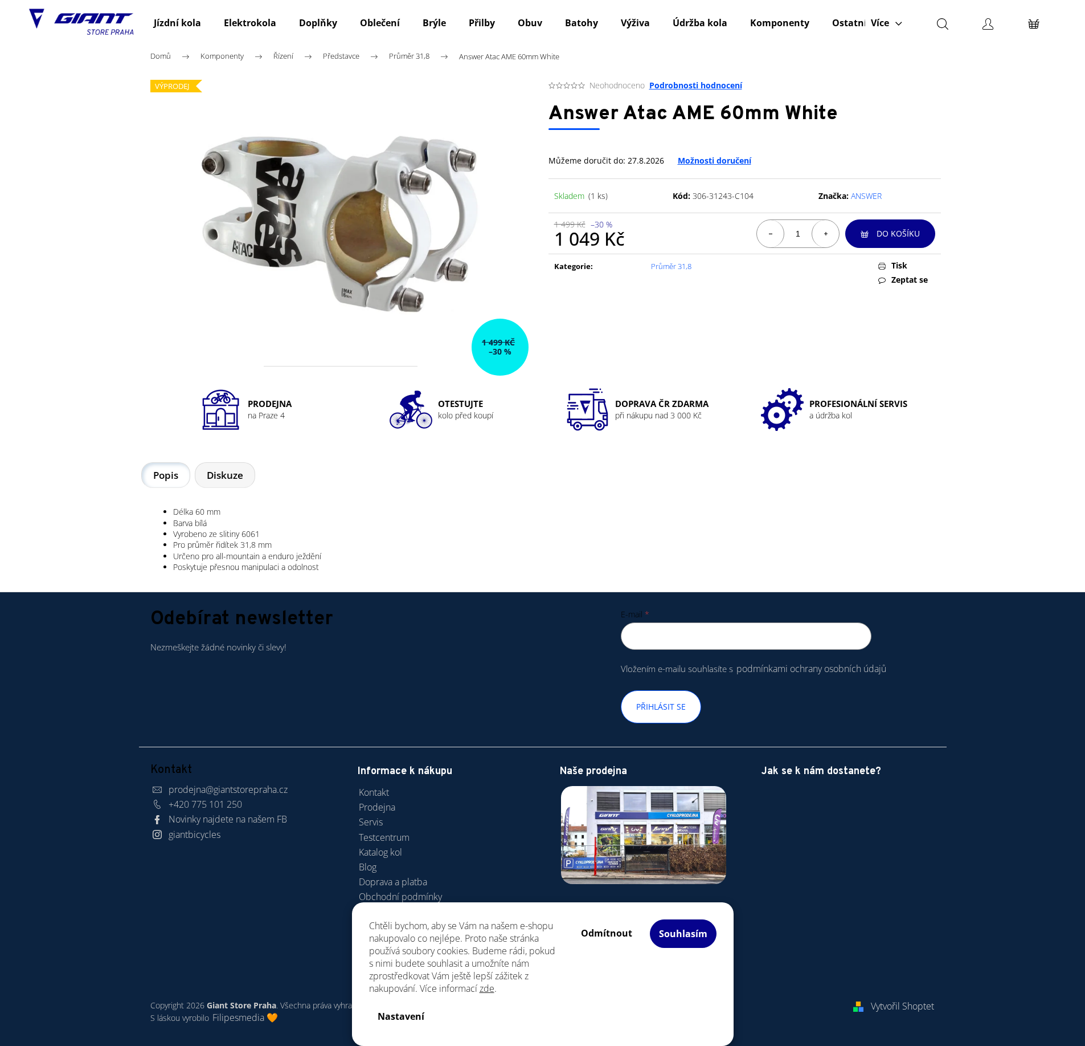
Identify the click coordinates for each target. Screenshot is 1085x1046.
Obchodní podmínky (400, 896)
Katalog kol (380, 852)
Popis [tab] (165, 475)
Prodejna (377, 807)
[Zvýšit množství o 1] (825, 233)
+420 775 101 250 (205, 804)
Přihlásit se (661, 706)
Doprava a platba (393, 882)
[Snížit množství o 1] (770, 233)
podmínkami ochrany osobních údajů (811, 668)
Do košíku (898, 233)
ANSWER (866, 195)
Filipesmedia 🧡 (245, 1017)
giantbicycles (194, 834)
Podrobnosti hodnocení (695, 85)
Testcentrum (384, 837)
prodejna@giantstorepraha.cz (228, 789)
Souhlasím (683, 933)
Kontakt (374, 792)
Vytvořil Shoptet (902, 1006)
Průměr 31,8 (671, 266)
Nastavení (401, 1016)
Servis (371, 822)
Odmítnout (606, 933)
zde (487, 988)
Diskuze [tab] (225, 475)
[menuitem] (177, 23)
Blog (367, 867)
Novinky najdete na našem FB (228, 819)
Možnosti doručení (714, 160)
